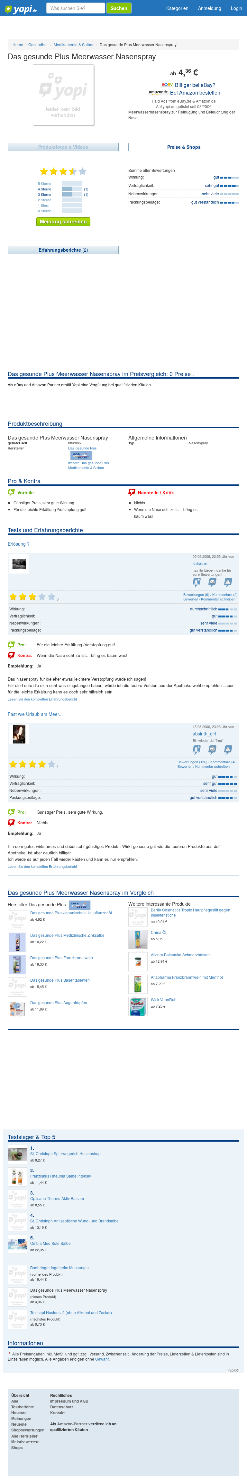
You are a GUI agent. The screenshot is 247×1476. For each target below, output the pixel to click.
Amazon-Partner (72, 1424)
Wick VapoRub (164, 999)
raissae (200, 563)
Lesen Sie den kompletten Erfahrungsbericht (42, 698)
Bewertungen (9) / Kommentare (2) (210, 594)
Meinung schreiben (63, 221)
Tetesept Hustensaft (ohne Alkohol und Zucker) (71, 1312)
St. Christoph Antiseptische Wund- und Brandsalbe (74, 1220)
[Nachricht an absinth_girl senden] (212, 750)
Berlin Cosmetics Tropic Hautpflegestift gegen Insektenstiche (190, 912)
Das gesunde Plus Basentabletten (60, 980)
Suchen (119, 8)
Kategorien (177, 8)
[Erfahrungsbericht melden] (228, 582)
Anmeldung (209, 8)
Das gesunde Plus (82, 447)
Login (236, 8)
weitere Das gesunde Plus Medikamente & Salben (88, 465)
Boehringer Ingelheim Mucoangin (59, 1267)
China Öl (158, 932)
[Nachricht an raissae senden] (212, 582)
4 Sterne (44, 189)
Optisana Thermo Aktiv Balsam (57, 1198)
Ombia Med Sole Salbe (50, 1243)
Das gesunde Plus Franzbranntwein (61, 957)
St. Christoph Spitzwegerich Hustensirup (65, 1153)
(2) (63, 250)
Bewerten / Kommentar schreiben (209, 598)
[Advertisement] (123, 321)
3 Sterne (44, 194)
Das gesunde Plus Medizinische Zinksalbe (67, 935)
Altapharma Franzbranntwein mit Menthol (187, 977)
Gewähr (102, 1359)
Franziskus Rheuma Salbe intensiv (60, 1175)
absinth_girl (204, 733)
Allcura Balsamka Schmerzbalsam (181, 954)
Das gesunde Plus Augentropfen (58, 1002)
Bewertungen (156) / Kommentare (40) (208, 761)
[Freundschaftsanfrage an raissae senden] (197, 582)
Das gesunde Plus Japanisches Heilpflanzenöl (71, 912)
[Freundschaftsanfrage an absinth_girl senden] (197, 750)
